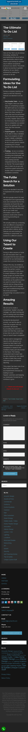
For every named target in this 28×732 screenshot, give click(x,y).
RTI (5, 546)
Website (6, 459)
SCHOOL (4, 583)
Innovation (7, 526)
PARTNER (4, 581)
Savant (6, 548)
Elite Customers (9, 515)
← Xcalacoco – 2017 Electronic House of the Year (7, 407)
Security (6, 551)
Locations (7, 537)
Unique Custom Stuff (10, 559)
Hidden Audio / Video (11, 521)
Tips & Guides (11, 399)
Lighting (6, 535)
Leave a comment (7, 38)
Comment (6, 424)
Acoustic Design (9, 496)
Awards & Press (9, 499)
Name (5, 442)
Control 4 (7, 504)
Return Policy (5, 678)
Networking (7, 543)
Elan (5, 513)
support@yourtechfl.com (9, 621)
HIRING (3, 578)
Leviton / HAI (8, 532)
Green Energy (8, 518)
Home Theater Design (11, 524)
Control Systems (9, 507)
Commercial (7, 501)
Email (5, 451)
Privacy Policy (5, 674)
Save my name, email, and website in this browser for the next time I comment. (14, 468)
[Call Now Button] (3, 729)
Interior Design (8, 529)
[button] (26, 8)
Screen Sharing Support (12, 633)
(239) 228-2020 (14, 3)
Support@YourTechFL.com (14, 1)
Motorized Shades (9, 540)
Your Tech (5, 36)
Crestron (6, 510)
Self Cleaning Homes (10, 554)
